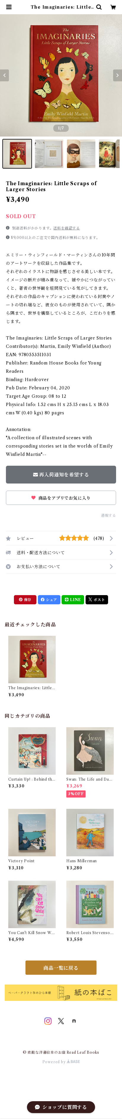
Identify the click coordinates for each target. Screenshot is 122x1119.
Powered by (54, 1062)
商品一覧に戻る (61, 968)
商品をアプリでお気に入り (64, 498)
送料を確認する (66, 228)
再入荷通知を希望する (64, 475)
